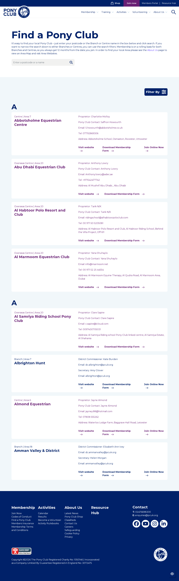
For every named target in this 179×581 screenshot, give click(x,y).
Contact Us (71, 523)
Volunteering (139, 12)
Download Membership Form (117, 149)
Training (105, 12)
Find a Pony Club (21, 520)
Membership (88, 12)
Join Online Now (154, 147)
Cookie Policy (72, 533)
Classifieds (70, 520)
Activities (121, 12)
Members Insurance (22, 523)
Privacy (69, 537)
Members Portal (150, 3)
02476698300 (142, 512)
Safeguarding (72, 530)
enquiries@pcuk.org (145, 515)
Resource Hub (169, 3)
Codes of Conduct (21, 516)
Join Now (16, 513)
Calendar (43, 513)
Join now (131, 3)
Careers (69, 526)
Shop (117, 3)
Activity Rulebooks (48, 523)
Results (42, 516)
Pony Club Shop (74, 516)
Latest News (71, 513)
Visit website (86, 147)
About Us (159, 12)
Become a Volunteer (49, 520)
